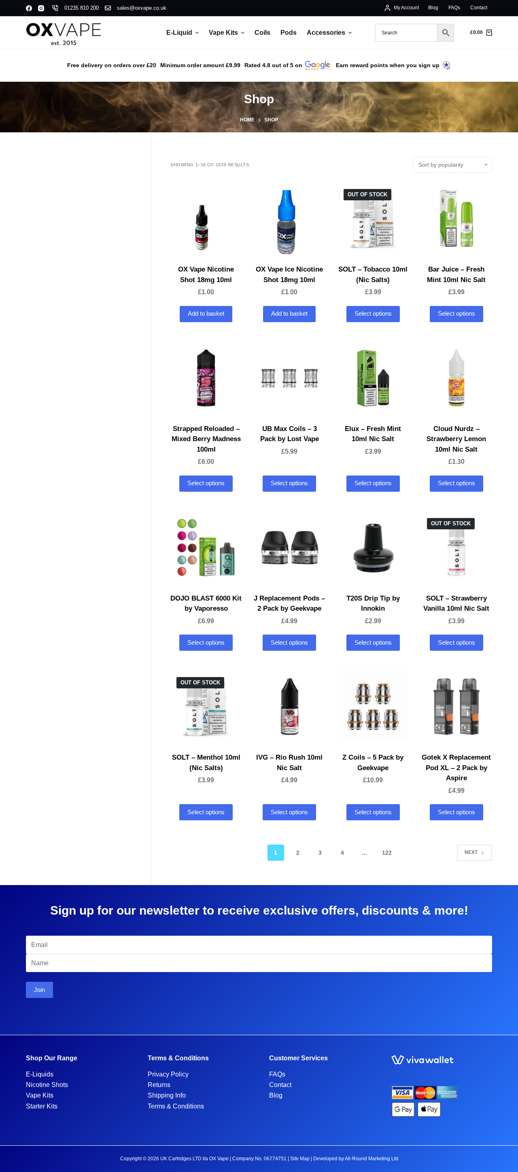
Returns (159, 1084)
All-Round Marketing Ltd (371, 1158)
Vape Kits (39, 1095)
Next (471, 852)
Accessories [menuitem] (326, 32)
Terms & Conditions (176, 1106)
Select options (373, 313)
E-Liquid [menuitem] (179, 32)
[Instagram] (41, 8)
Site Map (300, 1158)
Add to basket (206, 313)
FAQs (277, 1074)
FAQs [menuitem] (454, 8)
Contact (280, 1084)
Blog (275, 1095)
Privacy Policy (168, 1074)
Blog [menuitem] (433, 8)
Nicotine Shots (47, 1084)
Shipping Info (167, 1095)
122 (387, 852)
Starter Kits (41, 1106)
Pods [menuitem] (288, 32)
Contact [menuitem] (478, 8)
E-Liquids (39, 1074)
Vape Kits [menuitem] (223, 32)
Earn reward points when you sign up (387, 65)
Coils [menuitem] (262, 32)
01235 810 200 (81, 8)
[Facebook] (29, 8)
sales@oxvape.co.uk (141, 8)
